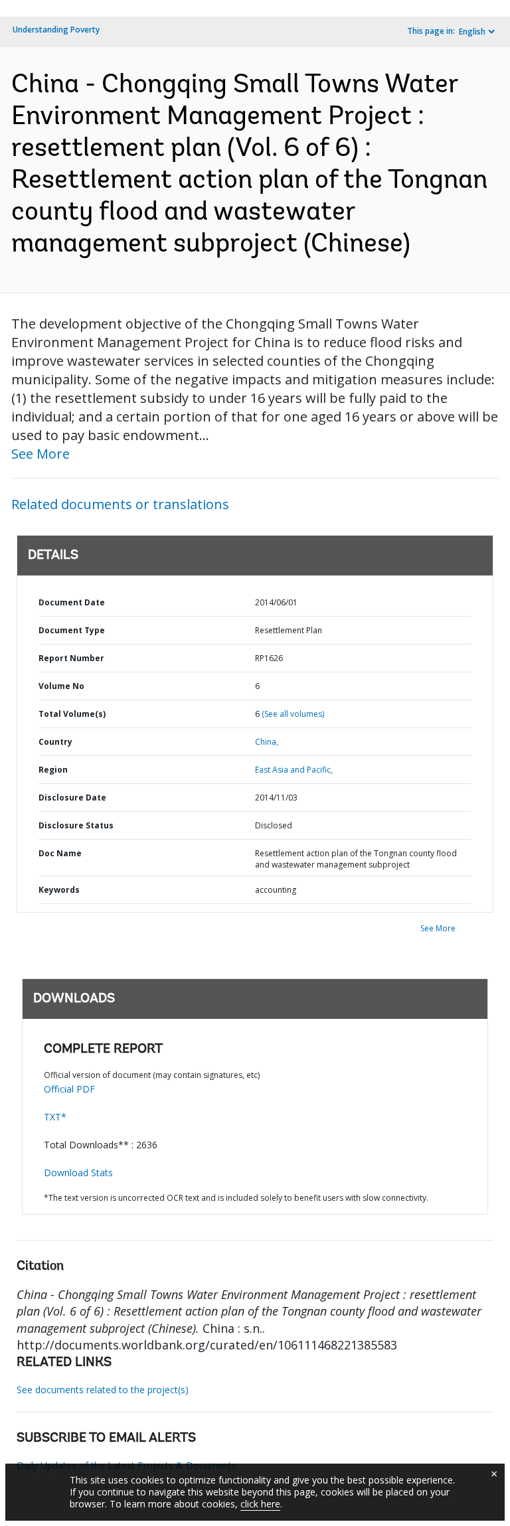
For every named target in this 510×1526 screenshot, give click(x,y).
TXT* (55, 1116)
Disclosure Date (72, 797)
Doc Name (60, 853)
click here (260, 1503)
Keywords (59, 889)
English (472, 31)
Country (55, 741)
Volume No (61, 686)
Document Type (72, 630)
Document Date (72, 602)
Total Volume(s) (72, 714)
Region (53, 769)
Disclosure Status (76, 825)
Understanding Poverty (56, 29)
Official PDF (69, 1089)
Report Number (71, 658)
